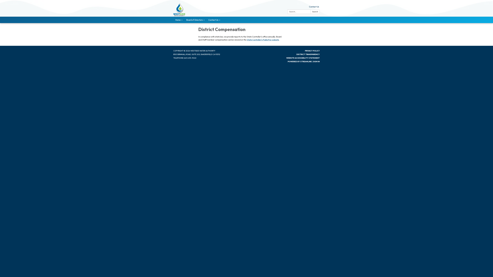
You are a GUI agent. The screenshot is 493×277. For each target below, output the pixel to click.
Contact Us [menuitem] (213, 20)
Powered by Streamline (300, 61)
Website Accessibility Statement (303, 58)
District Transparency (308, 54)
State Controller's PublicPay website (263, 39)
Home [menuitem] (178, 20)
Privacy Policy (312, 51)
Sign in (316, 61)
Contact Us (314, 6)
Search (315, 12)
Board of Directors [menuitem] (194, 20)
